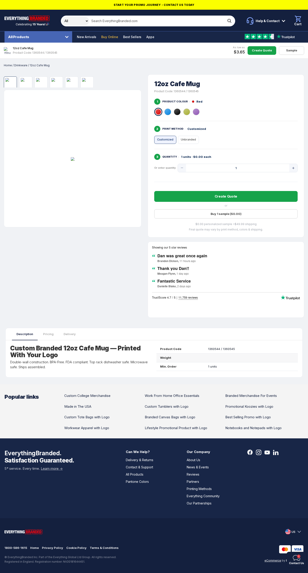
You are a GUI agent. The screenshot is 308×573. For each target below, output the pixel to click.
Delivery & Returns (139, 460)
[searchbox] (157, 21)
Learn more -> (52, 468)
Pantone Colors (137, 481)
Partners (193, 481)
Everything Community (203, 496)
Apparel (152, 37)
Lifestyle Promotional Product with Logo (176, 428)
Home (8, 65)
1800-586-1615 (16, 548)
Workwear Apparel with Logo (86, 428)
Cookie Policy (76, 548)
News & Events (198, 467)
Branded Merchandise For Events (251, 396)
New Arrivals (86, 37)
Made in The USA (77, 406)
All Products (18, 37)
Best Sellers (132, 37)
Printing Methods (199, 489)
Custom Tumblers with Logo (166, 406)
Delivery (70, 334)
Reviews (193, 474)
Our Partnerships (199, 503)
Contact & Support (139, 467)
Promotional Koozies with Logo (249, 406)
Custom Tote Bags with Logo (87, 417)
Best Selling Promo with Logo (248, 417)
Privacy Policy (52, 548)
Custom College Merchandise (87, 396)
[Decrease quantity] (182, 168)
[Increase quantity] (293, 168)
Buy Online (109, 37)
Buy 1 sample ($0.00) (226, 214)
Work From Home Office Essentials (172, 396)
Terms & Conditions (104, 548)
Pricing (48, 334)
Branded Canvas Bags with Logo (170, 417)
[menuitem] (39, 37)
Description (24, 334)
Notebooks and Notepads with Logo (253, 428)
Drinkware (21, 65)
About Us (193, 460)
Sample (291, 50)
